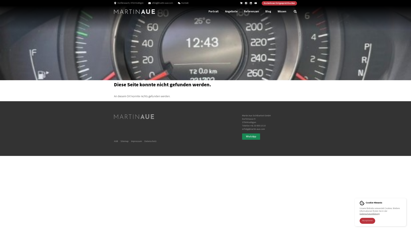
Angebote (231, 11)
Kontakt (184, 3)
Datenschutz (150, 141)
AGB (116, 141)
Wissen (282, 11)
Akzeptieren (367, 220)
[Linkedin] (251, 3)
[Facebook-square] (246, 3)
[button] (295, 11)
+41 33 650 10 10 (258, 125)
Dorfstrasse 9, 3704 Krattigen (131, 3)
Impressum (136, 141)
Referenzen (251, 11)
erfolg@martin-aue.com (162, 3)
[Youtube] (255, 3)
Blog (268, 11)
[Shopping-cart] (241, 3)
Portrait (214, 11)
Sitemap (125, 141)
